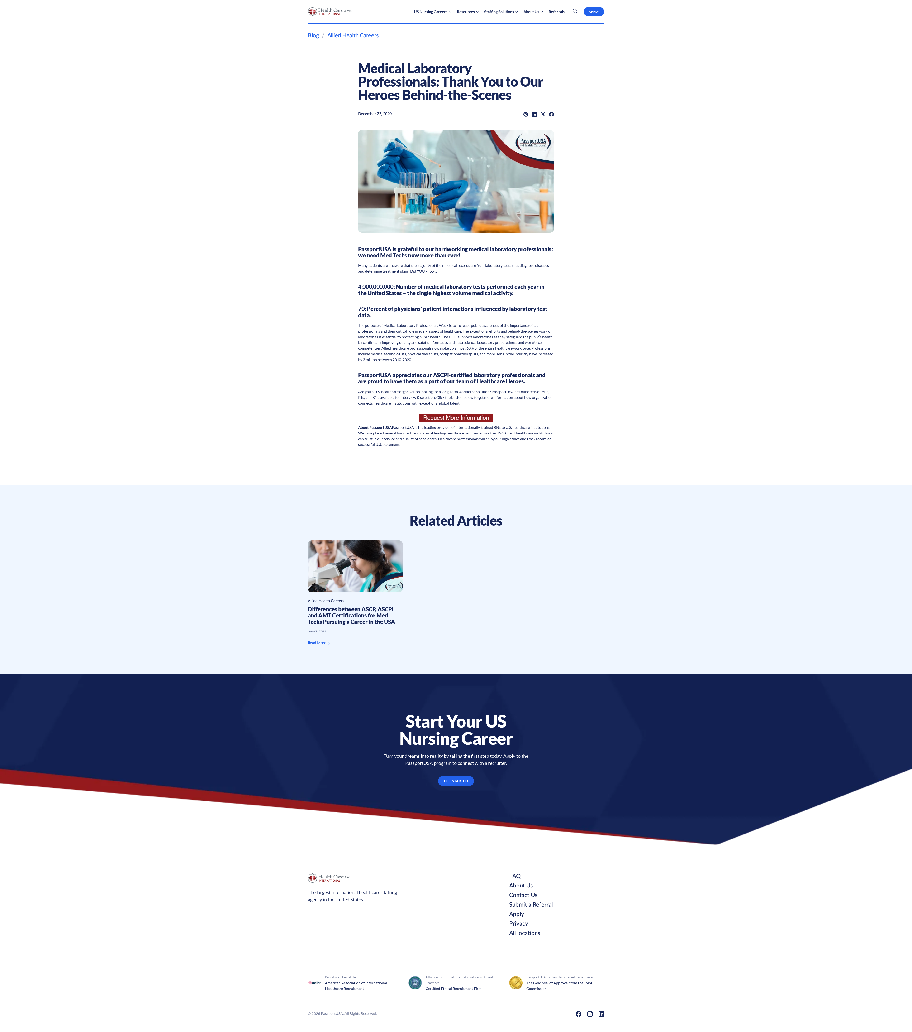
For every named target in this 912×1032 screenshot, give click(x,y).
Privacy (518, 924)
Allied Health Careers (353, 36)
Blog (313, 36)
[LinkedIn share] (534, 114)
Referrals (557, 11)
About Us (521, 886)
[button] (432, 11)
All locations (524, 933)
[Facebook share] (551, 114)
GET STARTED (456, 781)
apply (594, 11)
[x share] (543, 114)
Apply (516, 914)
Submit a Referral (531, 905)
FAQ (515, 876)
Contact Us (523, 895)
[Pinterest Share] (525, 114)
